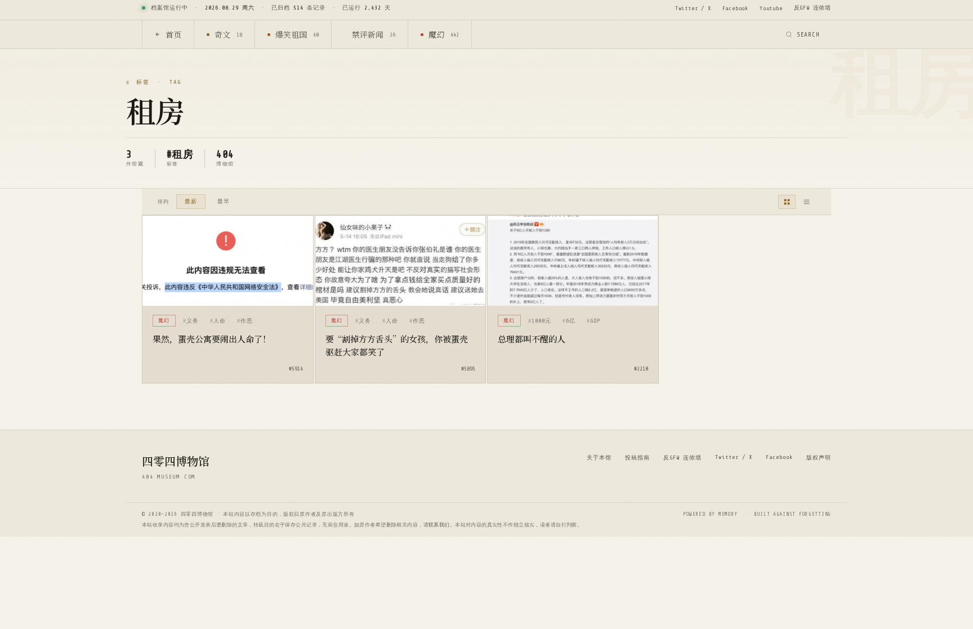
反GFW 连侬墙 (812, 8)
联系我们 (439, 525)
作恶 (246, 321)
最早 (223, 201)
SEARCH (808, 34)
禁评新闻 (373, 34)
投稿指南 (637, 457)
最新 (191, 201)
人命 (219, 321)
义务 (192, 321)
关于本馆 (599, 457)
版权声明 (818, 457)
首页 (173, 34)
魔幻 (444, 34)
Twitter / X (693, 8)
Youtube (771, 8)
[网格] (787, 202)
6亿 (570, 321)
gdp (595, 321)
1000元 (541, 321)
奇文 (228, 34)
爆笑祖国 (297, 34)
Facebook (735, 8)
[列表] (806, 202)
